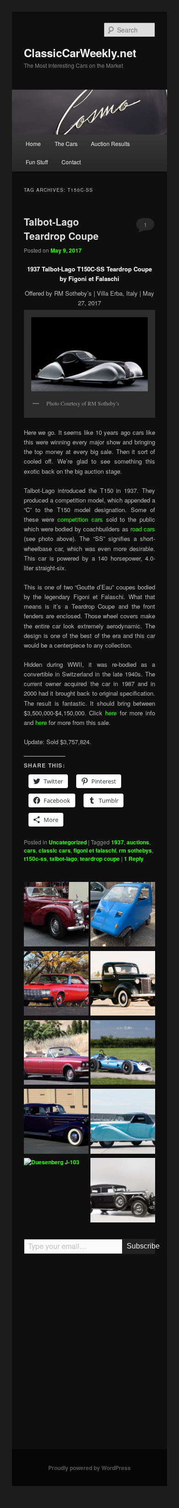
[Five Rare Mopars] (56, 984)
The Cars (66, 143)
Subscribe (141, 1246)
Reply (134, 858)
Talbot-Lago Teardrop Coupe (61, 229)
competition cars (81, 519)
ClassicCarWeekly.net (80, 52)
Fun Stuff (37, 162)
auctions (138, 842)
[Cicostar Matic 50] (122, 915)
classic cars (55, 850)
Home (33, 143)
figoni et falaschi (94, 850)
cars (30, 850)
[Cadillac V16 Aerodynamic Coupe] (56, 1122)
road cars (142, 528)
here (112, 712)
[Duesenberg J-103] (51, 1162)
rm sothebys (135, 850)
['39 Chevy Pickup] (122, 984)
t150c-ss (35, 858)
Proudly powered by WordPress (89, 1468)
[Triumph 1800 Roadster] (56, 915)
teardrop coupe (100, 858)
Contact (71, 162)
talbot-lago (63, 858)
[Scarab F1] (122, 1053)
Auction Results (110, 143)
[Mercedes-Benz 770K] (122, 1191)
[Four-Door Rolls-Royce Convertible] (56, 1053)
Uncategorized (68, 842)
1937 (117, 842)
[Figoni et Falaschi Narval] (122, 1122)
